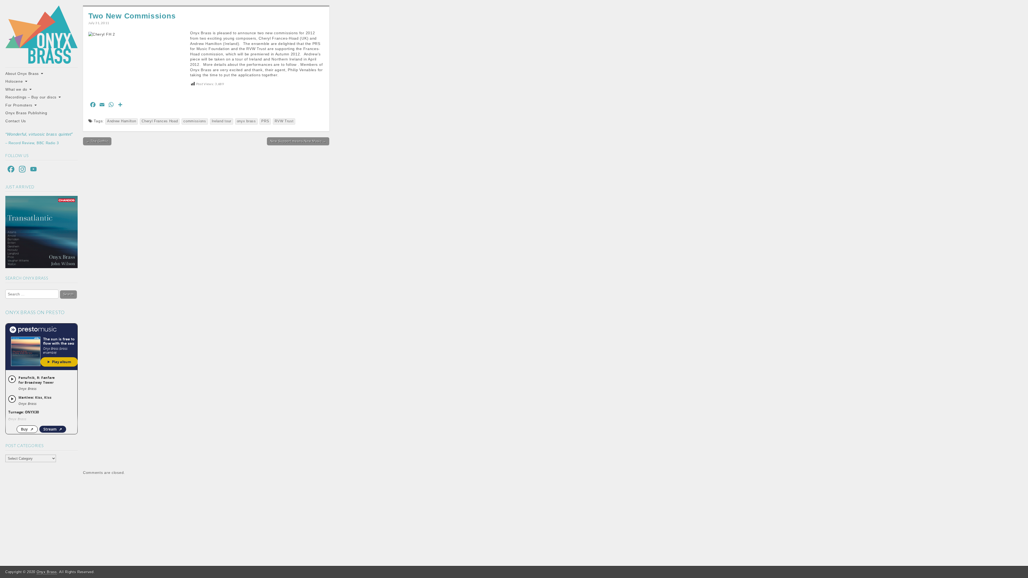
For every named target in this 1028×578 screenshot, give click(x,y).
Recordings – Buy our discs (30, 97)
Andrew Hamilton (121, 121)
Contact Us (15, 121)
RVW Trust (284, 121)
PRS (265, 121)
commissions (194, 121)
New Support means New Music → (298, 141)
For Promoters (18, 105)
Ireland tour (221, 121)
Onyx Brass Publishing (26, 113)
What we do (16, 89)
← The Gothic (97, 141)
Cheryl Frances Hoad (160, 121)
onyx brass (246, 121)
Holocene (14, 81)
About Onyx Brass (22, 73)
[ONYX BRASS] (41, 34)
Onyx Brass (47, 572)
